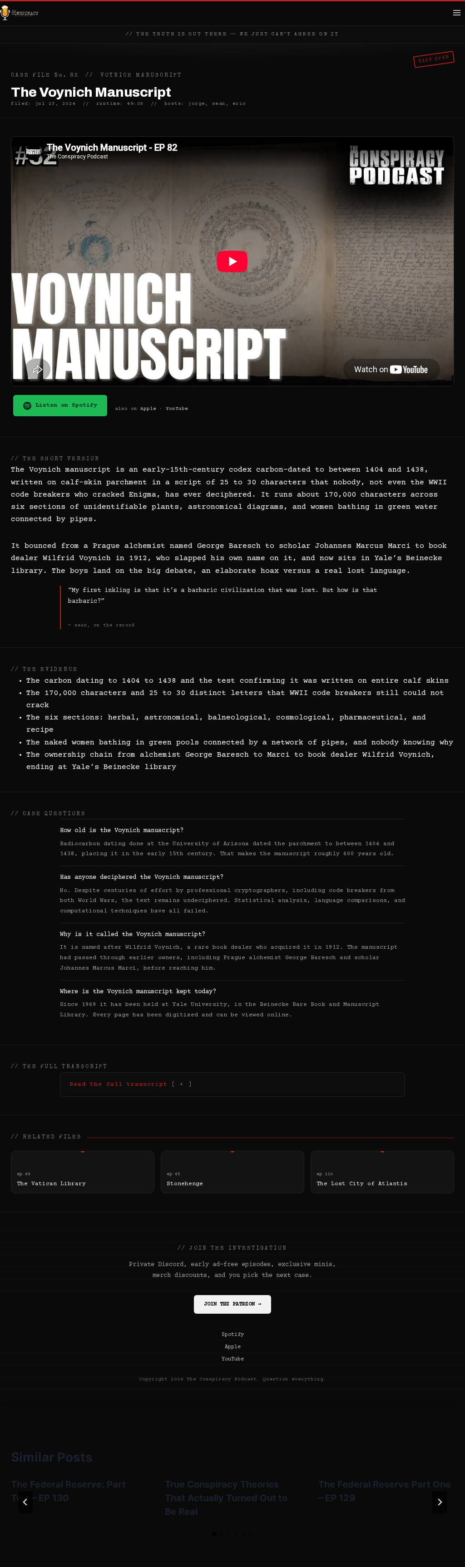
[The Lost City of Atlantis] (382, 1172)
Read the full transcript (118, 1084)
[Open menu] (456, 12)
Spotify (233, 1335)
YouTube (177, 409)
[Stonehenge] (232, 1172)
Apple (148, 409)
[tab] (214, 1534)
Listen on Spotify (66, 405)
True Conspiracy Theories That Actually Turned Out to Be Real (226, 1498)
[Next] (439, 1502)
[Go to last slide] (25, 1502)
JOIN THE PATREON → (232, 1304)
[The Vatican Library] (82, 1172)
